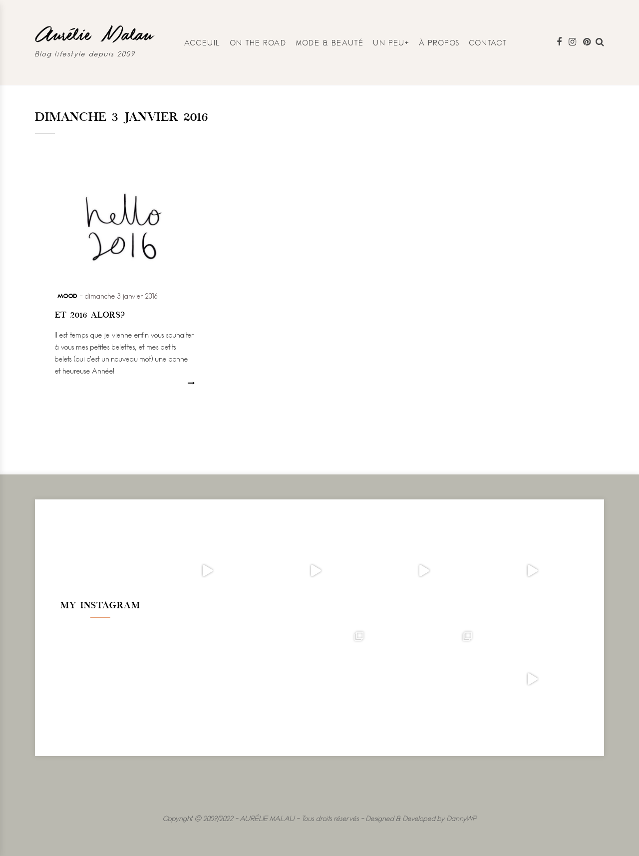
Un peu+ (391, 42)
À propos (439, 42)
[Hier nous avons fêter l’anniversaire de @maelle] (424, 679)
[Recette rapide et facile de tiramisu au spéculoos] (532, 571)
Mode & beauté (330, 42)
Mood (67, 295)
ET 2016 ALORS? (90, 316)
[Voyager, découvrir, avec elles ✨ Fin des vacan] (207, 679)
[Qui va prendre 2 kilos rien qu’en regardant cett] (315, 571)
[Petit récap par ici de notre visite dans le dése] (424, 571)
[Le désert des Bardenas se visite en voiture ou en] (315, 679)
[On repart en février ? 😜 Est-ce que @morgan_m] (532, 679)
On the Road (258, 42)
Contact (488, 42)
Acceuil (203, 42)
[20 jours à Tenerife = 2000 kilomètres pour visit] (207, 571)
